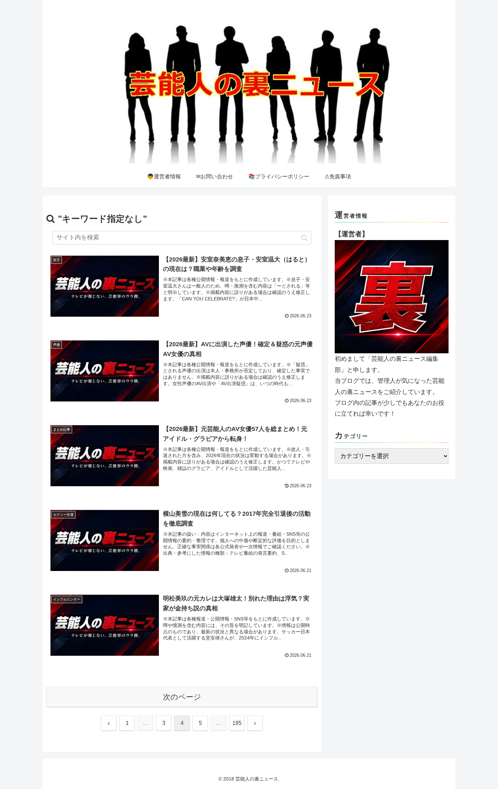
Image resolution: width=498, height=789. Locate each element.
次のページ (182, 697)
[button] (304, 237)
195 (237, 723)
